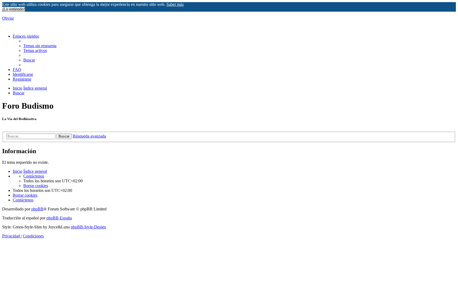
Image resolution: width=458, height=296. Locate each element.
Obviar (8, 18)
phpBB (37, 209)
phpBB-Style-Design (88, 227)
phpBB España (59, 218)
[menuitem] (39, 45)
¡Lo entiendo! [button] (13, 9)
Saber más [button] (175, 4)
